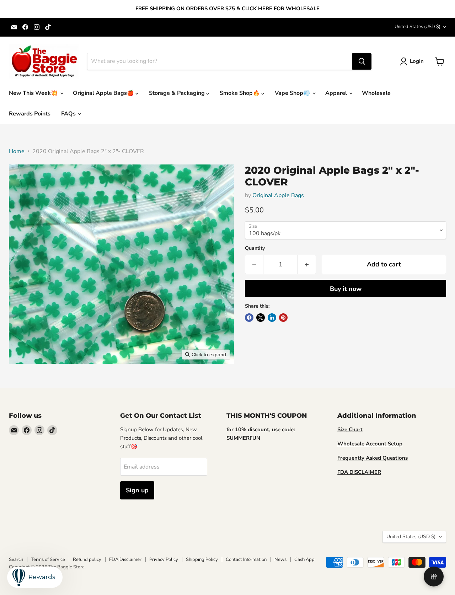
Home (17, 151)
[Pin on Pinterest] (283, 317)
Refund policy (87, 559)
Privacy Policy (163, 559)
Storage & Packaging (177, 93)
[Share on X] (260, 317)
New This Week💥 (34, 93)
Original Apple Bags (278, 195)
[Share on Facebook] (249, 317)
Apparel (336, 93)
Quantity (255, 248)
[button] (413, 61)
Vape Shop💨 (293, 93)
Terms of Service (48, 559)
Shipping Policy (202, 559)
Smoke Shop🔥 (240, 93)
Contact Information (246, 559)
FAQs (69, 114)
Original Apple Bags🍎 (104, 93)
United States (417, 26)
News (280, 559)
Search (16, 559)
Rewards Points (29, 114)
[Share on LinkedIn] (272, 317)
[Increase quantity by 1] (307, 264)
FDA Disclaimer (125, 559)
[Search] (361, 61)
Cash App (304, 559)
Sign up (137, 490)
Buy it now (346, 289)
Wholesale (376, 93)
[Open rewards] (434, 576)
